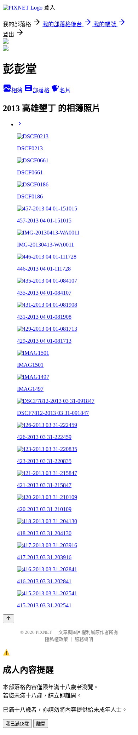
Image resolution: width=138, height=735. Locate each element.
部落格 (42, 90)
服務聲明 (84, 639)
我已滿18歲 (17, 724)
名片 (65, 90)
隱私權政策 (56, 639)
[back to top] (8, 618)
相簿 (17, 90)
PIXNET (44, 632)
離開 (40, 724)
